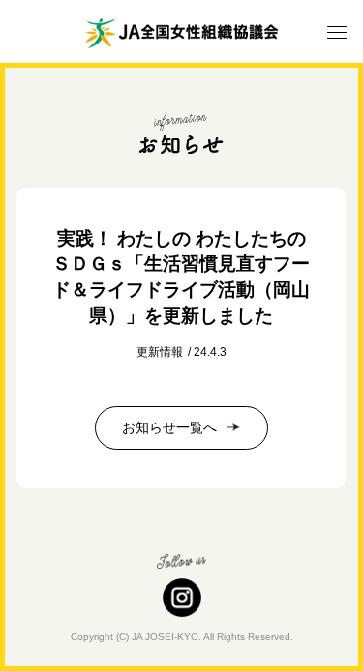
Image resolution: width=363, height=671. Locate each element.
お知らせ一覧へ (169, 427)
